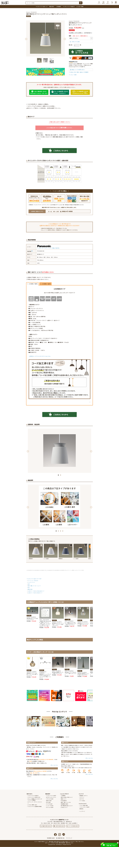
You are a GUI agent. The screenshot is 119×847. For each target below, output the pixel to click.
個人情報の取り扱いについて (67, 805)
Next (64, 38)
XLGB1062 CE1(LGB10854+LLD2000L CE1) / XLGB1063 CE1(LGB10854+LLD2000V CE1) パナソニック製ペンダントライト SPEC (55, 570)
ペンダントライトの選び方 (69, 6)
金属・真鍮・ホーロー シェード (34, 585)
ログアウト (82, 799)
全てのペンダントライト (51, 797)
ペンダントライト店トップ (41, 6)
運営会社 (81, 808)
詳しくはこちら (54, 765)
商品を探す (51, 6)
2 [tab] (58, 530)
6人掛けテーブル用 (31, 592)
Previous (25, 38)
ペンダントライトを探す (51, 795)
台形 (29, 587)
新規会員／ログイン (84, 795)
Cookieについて (64, 807)
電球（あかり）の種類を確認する (80, 36)
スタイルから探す (49, 799)
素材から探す (49, 800)
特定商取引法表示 (64, 804)
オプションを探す (49, 807)
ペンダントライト (31, 582)
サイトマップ (69, 838)
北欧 (29, 584)
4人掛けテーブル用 (31, 591)
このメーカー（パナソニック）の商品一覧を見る (48, 248)
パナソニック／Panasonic (33, 580)
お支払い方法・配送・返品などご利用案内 (79, 72)
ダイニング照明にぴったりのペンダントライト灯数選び (35, 799)
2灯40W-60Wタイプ (40, 591)
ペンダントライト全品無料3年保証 (35, 806)
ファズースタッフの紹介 (84, 807)
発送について (63, 799)
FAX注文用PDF (64, 800)
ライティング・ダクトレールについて (35, 802)
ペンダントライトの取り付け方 (34, 797)
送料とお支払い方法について (67, 797)
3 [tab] (60, 530)
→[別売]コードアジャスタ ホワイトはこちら (39, 356)
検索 (81, 3)
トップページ (82, 811)
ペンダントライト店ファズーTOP (34, 578)
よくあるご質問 (80, 6)
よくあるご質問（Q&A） (33, 804)
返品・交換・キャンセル (66, 802)
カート (112, 2)
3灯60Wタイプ (39, 592)
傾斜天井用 (30, 589)
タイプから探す (49, 804)
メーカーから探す (49, 805)
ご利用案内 (58, 6)
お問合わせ (103, 2)
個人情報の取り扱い (60, 838)
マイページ (99, 2)
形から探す (48, 802)
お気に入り (108, 2)
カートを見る (82, 800)
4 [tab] (62, 530)
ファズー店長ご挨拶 (84, 805)
